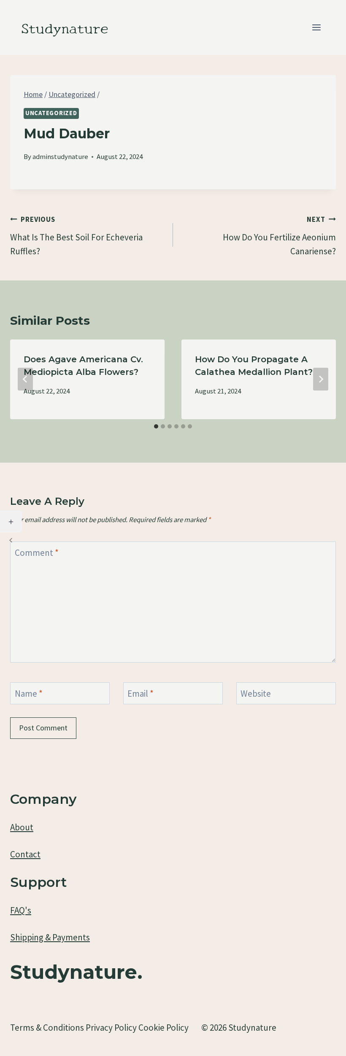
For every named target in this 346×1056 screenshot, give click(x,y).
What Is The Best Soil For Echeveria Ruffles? (76, 236)
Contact (25, 854)
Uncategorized (51, 113)
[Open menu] (316, 27)
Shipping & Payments (50, 937)
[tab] (156, 426)
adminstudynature (60, 156)
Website (256, 693)
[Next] (320, 379)
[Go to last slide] (25, 379)
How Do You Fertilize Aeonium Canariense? (279, 236)
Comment (37, 552)
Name (29, 693)
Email (140, 693)
